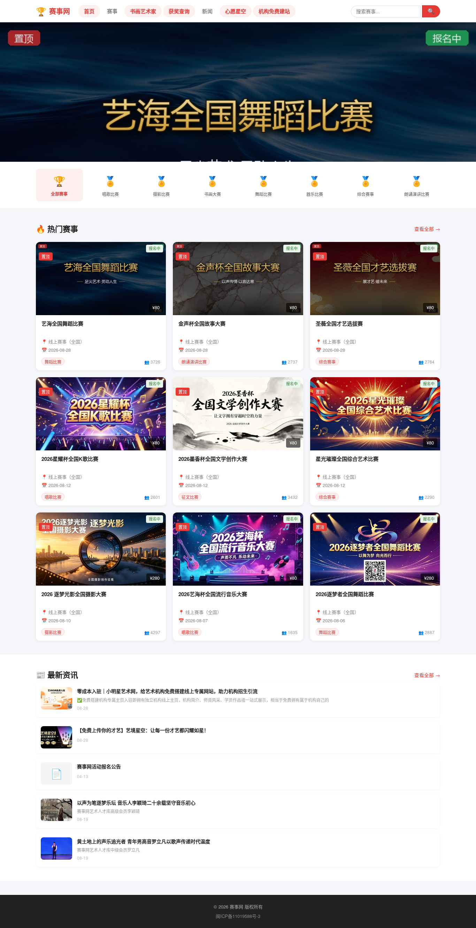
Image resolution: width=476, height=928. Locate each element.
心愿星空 (235, 11)
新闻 (207, 11)
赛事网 (53, 11)
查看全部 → (427, 228)
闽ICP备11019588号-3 (238, 916)
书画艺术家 (143, 11)
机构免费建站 (274, 11)
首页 (89, 11)
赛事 (112, 11)
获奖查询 (179, 11)
